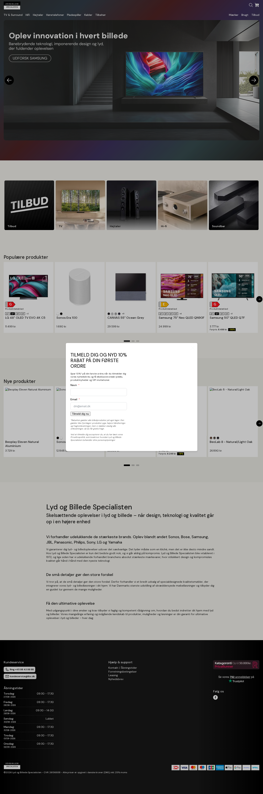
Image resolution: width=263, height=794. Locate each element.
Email (73, 399)
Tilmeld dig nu (80, 413)
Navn (73, 385)
